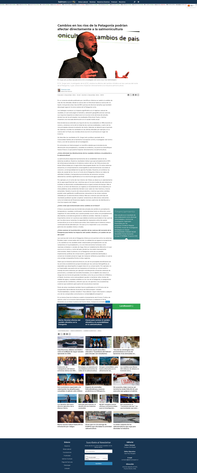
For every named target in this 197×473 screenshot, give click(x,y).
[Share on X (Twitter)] (131, 95)
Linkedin (67, 468)
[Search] (135, 2)
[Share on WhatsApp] (138, 95)
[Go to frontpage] (67, 2)
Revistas (93, 2)
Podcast (114, 2)
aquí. (107, 302)
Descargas (67, 465)
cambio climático (90, 330)
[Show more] (126, 239)
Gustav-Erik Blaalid (130, 447)
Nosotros (122, 2)
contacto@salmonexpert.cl (130, 460)
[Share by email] (136, 95)
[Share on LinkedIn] (133, 95)
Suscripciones (67, 452)
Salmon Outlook (67, 458)
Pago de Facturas (67, 462)
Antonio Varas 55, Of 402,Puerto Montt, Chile (129, 467)
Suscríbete (99, 463)
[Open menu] (138, 2)
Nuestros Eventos (103, 2)
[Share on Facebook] (128, 95)
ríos (99, 330)
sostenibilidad (63, 330)
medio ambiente (76, 330)
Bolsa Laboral (83, 2)
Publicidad (67, 455)
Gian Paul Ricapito (130, 453)
